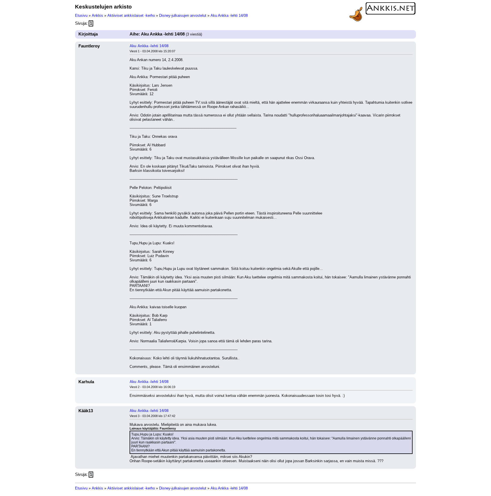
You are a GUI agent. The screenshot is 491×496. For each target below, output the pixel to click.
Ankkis (97, 15)
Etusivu (81, 15)
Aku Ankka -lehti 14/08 (229, 15)
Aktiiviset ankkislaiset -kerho (131, 15)
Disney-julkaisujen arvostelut (182, 15)
